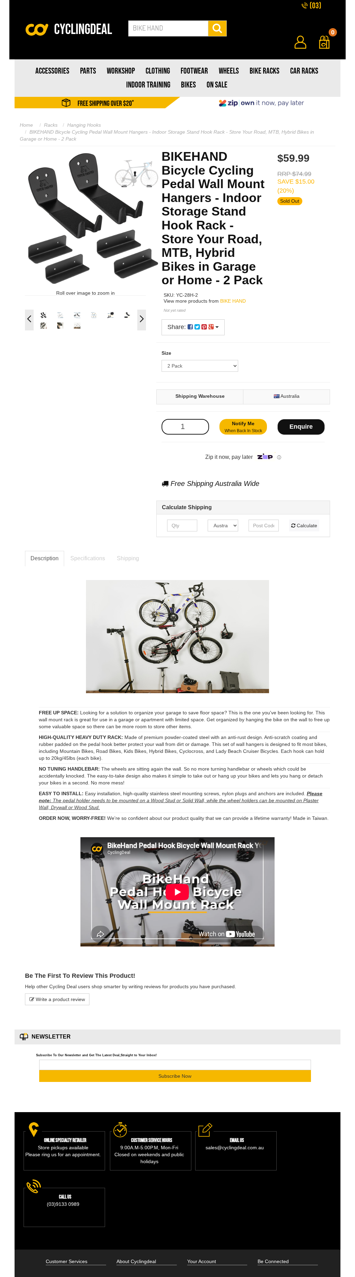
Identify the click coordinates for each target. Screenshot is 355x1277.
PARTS (88, 71)
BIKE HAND (233, 301)
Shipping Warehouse (200, 396)
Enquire (301, 426)
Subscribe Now (174, 1076)
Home (26, 125)
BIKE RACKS (264, 71)
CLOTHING (158, 71)
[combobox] (168, 28)
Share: (177, 327)
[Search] (217, 28)
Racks (51, 125)
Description (45, 558)
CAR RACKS (304, 71)
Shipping (128, 558)
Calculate (306, 525)
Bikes (188, 85)
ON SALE (217, 85)
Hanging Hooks (84, 125)
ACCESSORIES (52, 71)
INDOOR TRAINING (148, 85)
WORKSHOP (121, 71)
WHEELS (229, 71)
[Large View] (44, 315)
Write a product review (59, 999)
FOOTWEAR (194, 71)
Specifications (87, 558)
